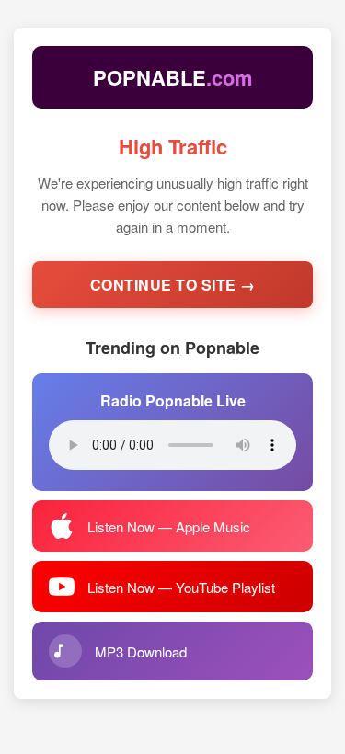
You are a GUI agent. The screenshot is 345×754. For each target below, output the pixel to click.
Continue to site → (173, 284)
